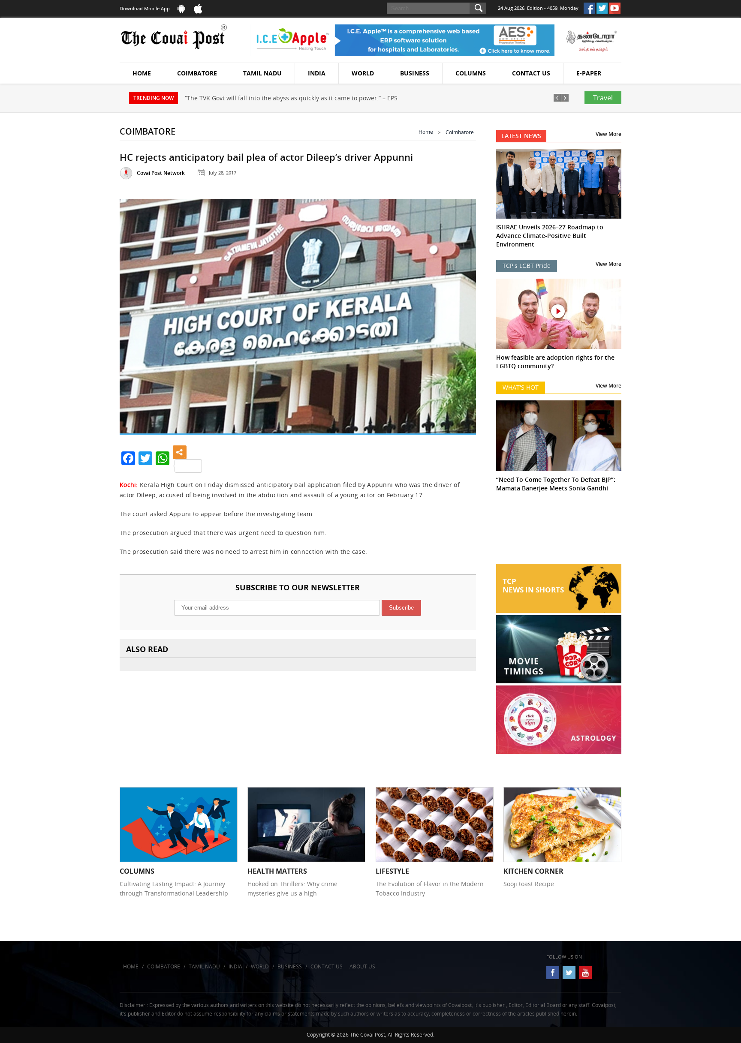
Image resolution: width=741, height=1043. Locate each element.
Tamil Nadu (262, 73)
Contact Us (531, 73)
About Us (362, 966)
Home (142, 73)
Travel (603, 97)
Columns (470, 73)
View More (608, 134)
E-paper (588, 73)
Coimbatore (197, 73)
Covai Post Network (161, 173)
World (363, 73)
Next (459, 312)
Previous (137, 312)
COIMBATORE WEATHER (559, 532)
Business (414, 73)
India (316, 73)
